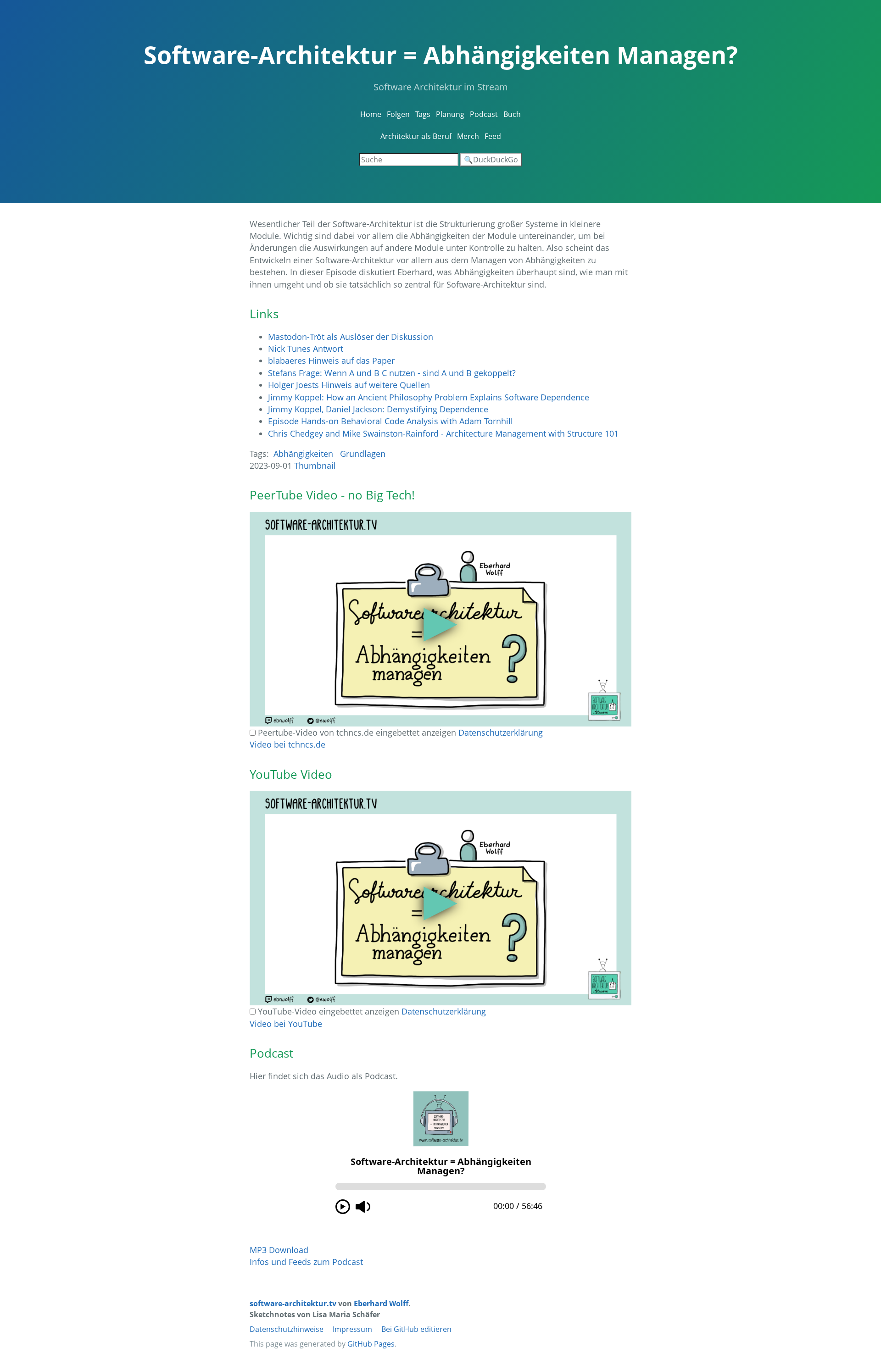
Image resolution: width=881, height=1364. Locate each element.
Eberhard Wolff (381, 1303)
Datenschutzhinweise (286, 1329)
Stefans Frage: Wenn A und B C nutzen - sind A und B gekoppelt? (392, 372)
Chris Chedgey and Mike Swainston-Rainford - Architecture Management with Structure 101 (443, 433)
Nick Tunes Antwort (305, 348)
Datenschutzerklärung (500, 732)
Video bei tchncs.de (287, 744)
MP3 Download (279, 1249)
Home (370, 114)
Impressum (352, 1329)
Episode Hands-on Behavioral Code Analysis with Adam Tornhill (390, 421)
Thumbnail (315, 465)
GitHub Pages (371, 1344)
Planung (450, 114)
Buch (512, 114)
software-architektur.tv (293, 1303)
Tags (422, 114)
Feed (493, 136)
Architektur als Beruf (416, 136)
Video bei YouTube (286, 1023)
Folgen (398, 114)
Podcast (484, 114)
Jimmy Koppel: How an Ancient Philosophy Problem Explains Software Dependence (428, 397)
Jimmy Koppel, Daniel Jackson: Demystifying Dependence (378, 409)
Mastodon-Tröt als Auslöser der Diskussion (350, 336)
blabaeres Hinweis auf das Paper (331, 360)
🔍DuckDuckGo (491, 160)
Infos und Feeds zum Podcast (306, 1261)
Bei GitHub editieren (416, 1329)
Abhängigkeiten (303, 453)
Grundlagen (362, 453)
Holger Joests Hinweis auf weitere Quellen (349, 384)
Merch (468, 136)
